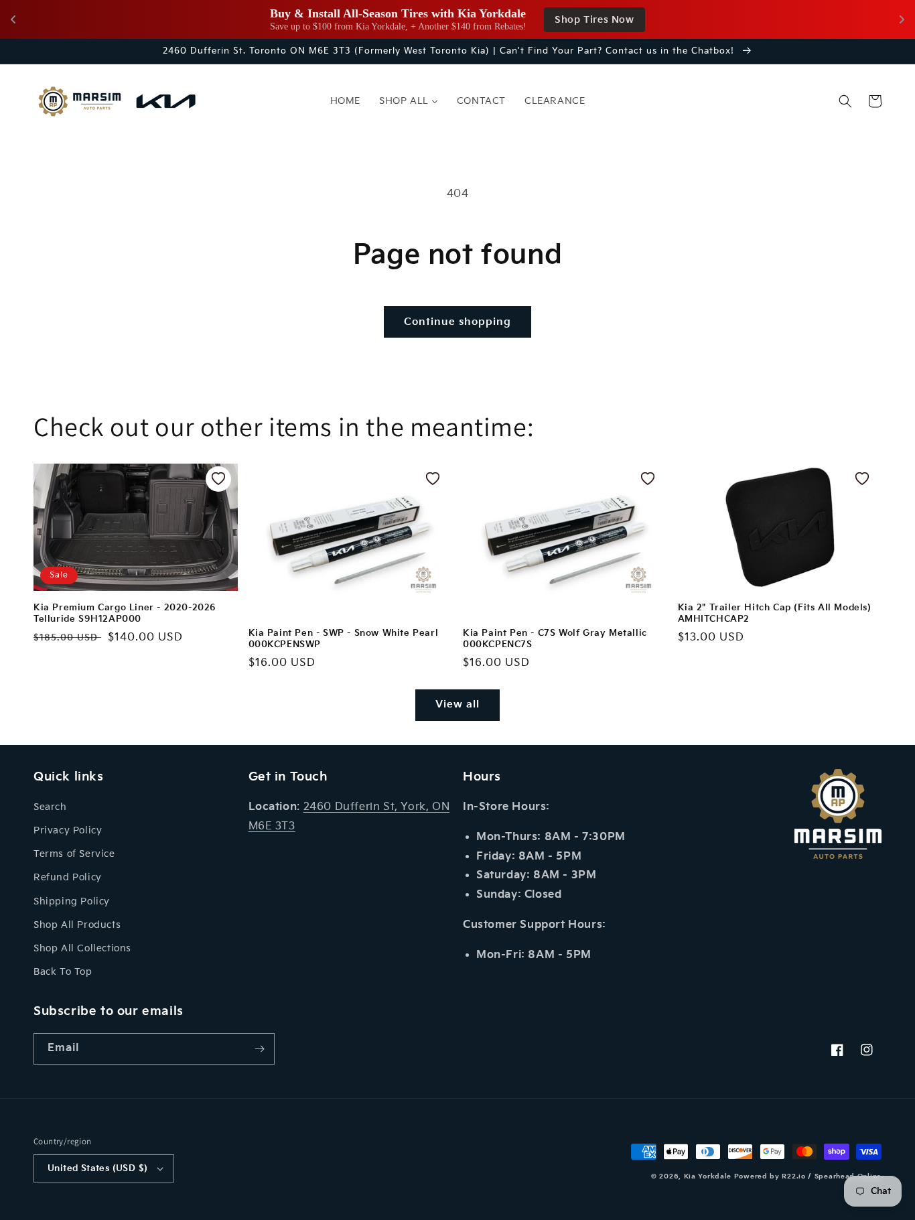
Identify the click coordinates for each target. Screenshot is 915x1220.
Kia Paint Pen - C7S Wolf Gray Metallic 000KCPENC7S (555, 639)
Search (50, 807)
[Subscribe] (259, 1049)
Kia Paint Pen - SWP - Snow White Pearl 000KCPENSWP (344, 639)
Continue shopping (457, 322)
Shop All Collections (82, 948)
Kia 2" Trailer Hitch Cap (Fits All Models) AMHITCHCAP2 (774, 613)
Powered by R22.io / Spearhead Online (808, 1176)
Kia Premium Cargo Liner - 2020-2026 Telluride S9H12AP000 (124, 613)
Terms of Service (74, 854)
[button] (845, 101)
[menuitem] (345, 101)
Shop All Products (77, 925)
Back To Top (62, 971)
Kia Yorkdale (707, 1176)
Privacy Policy (67, 830)
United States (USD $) (97, 1168)
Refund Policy (67, 877)
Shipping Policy (71, 901)
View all (457, 704)
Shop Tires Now (594, 19)
